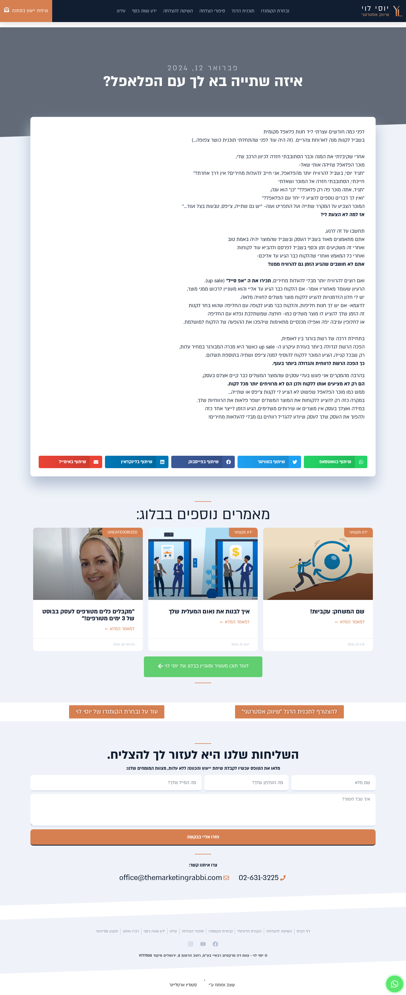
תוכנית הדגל (243, 11)
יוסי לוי (375, 9)
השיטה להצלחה (178, 11)
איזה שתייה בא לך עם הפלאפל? (203, 81)
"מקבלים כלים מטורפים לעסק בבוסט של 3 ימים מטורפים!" (88, 615)
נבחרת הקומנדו (275, 11)
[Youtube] (203, 944)
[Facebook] (215, 944)
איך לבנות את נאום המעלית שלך (209, 611)
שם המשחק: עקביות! (337, 611)
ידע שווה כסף (144, 11)
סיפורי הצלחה (212, 11)
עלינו (121, 11)
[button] (335, 462)
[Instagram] (190, 944)
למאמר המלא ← (350, 622)
